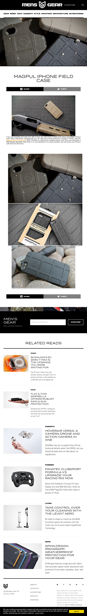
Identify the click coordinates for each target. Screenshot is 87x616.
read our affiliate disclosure (73, 605)
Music (33, 353)
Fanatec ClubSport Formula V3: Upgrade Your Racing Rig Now (63, 473)
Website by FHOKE (9, 594)
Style (37, 14)
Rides (13, 14)
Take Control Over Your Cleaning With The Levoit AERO (63, 511)
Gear (6, 14)
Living (48, 503)
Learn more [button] (39, 613)
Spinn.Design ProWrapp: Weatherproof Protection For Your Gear (59, 552)
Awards (34, 600)
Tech (19, 14)
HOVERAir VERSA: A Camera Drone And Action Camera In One (62, 435)
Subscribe (76, 322)
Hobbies (49, 465)
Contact (34, 588)
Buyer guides (76, 14)
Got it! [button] (76, 611)
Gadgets (28, 14)
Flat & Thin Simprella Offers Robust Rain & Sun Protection (42, 399)
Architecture (60, 14)
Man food (46, 14)
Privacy (34, 596)
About (33, 585)
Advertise (35, 592)
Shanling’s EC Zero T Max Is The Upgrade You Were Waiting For (41, 362)
